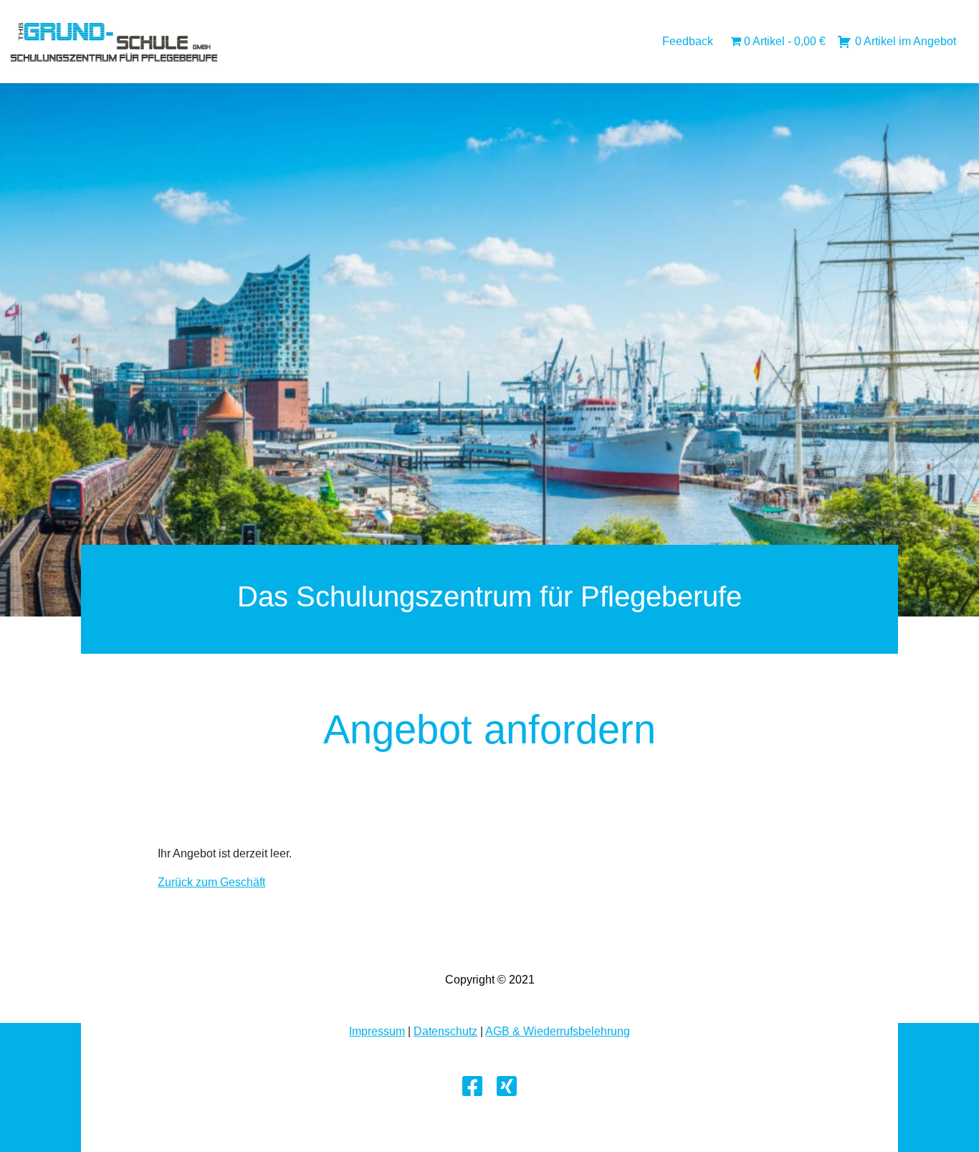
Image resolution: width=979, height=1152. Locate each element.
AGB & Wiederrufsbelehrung (557, 1031)
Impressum (377, 1031)
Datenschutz (445, 1031)
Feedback (687, 41)
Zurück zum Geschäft (211, 882)
